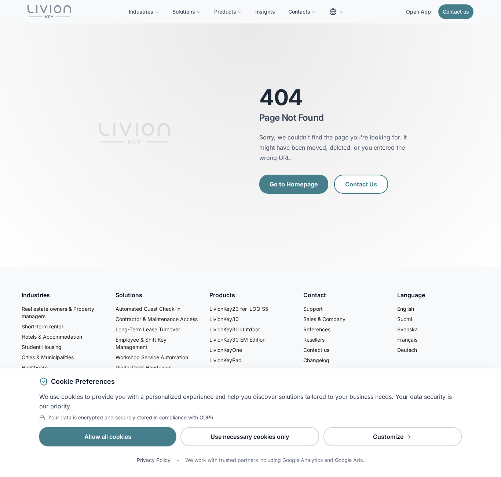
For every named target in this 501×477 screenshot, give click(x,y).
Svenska (407, 329)
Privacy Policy (154, 460)
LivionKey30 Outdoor (234, 329)
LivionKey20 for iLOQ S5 (238, 309)
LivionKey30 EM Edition (237, 339)
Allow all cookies (107, 436)
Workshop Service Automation (152, 357)
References (316, 329)
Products (225, 11)
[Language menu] (336, 11)
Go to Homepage (294, 184)
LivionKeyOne (225, 350)
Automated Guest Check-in (148, 309)
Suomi (404, 319)
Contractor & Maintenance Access (157, 319)
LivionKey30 (224, 319)
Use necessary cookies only (250, 436)
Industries (141, 11)
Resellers (314, 339)
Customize (388, 436)
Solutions (183, 11)
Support (313, 309)
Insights (265, 11)
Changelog (316, 360)
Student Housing (42, 347)
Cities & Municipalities (48, 357)
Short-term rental (42, 326)
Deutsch (407, 350)
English (405, 309)
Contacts (299, 11)
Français (407, 339)
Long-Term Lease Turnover (148, 329)
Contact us (456, 11)
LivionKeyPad (225, 360)
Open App (418, 11)
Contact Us (361, 184)
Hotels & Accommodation (52, 337)
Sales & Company (324, 319)
